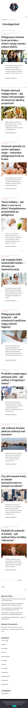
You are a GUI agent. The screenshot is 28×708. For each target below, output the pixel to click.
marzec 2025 (4, 648)
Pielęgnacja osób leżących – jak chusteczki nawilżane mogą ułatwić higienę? (13, 320)
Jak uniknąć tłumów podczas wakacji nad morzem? (13, 431)
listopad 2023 (4, 672)
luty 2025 (3, 652)
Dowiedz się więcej (10, 78)
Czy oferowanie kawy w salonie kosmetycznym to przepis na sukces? (13, 481)
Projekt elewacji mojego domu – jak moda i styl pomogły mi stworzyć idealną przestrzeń (12, 97)
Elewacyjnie (4, 627)
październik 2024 (5, 656)
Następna (19, 580)
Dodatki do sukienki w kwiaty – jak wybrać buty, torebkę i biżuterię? (13, 535)
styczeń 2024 (4, 668)
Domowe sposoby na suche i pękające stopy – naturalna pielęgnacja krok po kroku (13, 153)
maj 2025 (3, 644)
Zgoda (14, 706)
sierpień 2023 (4, 684)
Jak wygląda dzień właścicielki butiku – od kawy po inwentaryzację (13, 264)
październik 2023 (5, 676)
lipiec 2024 (3, 660)
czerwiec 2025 (4, 640)
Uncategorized (5, 34)
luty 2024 (3, 664)
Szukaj (2, 586)
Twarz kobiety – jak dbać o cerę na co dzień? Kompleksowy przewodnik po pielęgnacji (13, 208)
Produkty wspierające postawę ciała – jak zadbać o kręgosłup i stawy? (14, 378)
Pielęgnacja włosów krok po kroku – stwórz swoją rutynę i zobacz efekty (13, 41)
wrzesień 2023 (4, 680)
